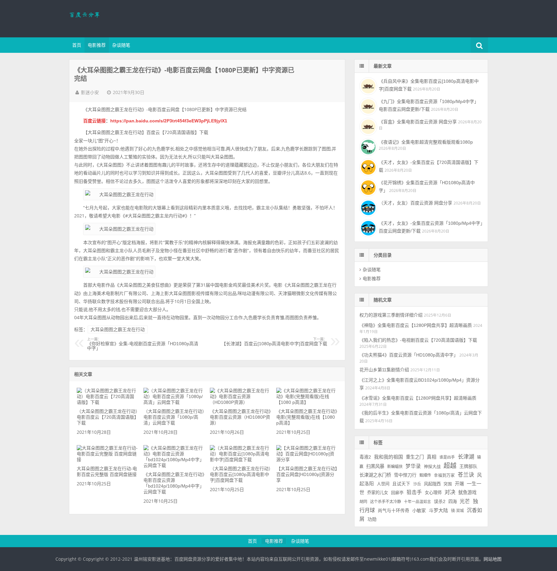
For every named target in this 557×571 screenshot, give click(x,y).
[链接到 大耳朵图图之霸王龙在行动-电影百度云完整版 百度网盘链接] (107, 459)
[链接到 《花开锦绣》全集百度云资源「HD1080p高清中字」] (367, 187)
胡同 (363, 502)
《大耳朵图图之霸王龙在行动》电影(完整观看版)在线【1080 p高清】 (306, 417)
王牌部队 (468, 466)
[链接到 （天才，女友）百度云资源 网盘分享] (367, 207)
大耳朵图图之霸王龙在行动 (118, 329)
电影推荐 (97, 45)
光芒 (465, 501)
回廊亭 (397, 492)
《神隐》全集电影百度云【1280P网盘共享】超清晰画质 (415, 325)
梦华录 (413, 466)
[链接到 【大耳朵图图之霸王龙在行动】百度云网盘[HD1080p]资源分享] (306, 459)
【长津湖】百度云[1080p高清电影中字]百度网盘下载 (274, 342)
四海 (452, 501)
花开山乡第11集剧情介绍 (384, 369)
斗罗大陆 (438, 510)
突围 (448, 484)
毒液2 (365, 457)
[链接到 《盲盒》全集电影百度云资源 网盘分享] (367, 126)
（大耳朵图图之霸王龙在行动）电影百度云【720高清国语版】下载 (107, 417)
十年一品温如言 (417, 502)
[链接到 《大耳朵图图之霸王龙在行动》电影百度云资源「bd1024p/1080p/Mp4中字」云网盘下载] (174, 465)
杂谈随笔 (121, 45)
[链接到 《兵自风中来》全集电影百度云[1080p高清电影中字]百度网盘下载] (367, 85)
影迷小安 (90, 92)
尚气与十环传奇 (393, 510)
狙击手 (414, 492)
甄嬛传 (425, 475)
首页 (76, 45)
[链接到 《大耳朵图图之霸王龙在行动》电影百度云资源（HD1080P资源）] (240, 402)
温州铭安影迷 (111, 17)
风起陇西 (432, 483)
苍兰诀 (466, 475)
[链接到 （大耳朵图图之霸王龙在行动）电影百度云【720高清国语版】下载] (107, 402)
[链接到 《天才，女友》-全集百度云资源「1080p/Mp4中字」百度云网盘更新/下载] (367, 227)
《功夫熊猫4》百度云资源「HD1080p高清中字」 (408, 354)
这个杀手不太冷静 (385, 502)
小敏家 (419, 510)
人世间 (383, 483)
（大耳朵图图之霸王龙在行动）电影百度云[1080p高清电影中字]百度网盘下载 (240, 474)
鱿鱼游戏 (467, 492)
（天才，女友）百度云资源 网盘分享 (415, 202)
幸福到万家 (444, 475)
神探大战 (432, 466)
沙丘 (417, 484)
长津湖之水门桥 (375, 475)
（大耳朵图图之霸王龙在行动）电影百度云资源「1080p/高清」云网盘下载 (173, 417)
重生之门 (415, 457)
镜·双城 (457, 511)
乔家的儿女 (377, 492)
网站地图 (493, 559)
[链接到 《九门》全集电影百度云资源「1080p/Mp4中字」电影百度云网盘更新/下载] (367, 106)
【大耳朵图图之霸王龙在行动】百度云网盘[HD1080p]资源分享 (306, 474)
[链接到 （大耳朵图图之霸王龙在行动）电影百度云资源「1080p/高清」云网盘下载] (174, 402)
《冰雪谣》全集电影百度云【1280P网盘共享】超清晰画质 (417, 398)
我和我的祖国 (388, 457)
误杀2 (439, 501)
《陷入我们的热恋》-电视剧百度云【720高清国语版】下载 (418, 340)
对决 (450, 492)
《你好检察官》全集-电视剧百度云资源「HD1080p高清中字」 (142, 344)
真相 (431, 457)
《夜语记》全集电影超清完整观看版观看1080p (426, 142)
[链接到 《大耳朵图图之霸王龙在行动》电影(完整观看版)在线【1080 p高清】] (306, 402)
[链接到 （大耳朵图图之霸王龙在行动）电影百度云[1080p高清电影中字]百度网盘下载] (240, 459)
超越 (450, 465)
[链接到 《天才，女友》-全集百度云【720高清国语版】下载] (367, 166)
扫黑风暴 (375, 466)
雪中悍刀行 (405, 475)
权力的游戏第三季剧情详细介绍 (391, 315)
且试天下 (401, 483)
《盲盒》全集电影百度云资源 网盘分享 (418, 121)
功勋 (371, 519)
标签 (378, 442)
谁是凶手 (447, 457)
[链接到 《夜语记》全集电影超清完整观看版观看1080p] (367, 146)
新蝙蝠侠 (395, 466)
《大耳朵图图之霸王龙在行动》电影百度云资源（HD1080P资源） (240, 417)
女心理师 (433, 492)
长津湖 (466, 456)
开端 (459, 483)
